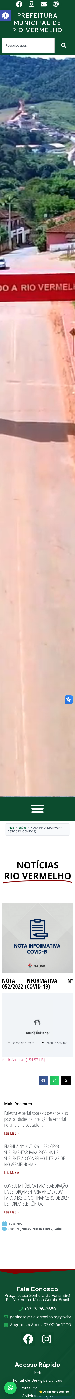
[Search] (64, 45)
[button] (5, 15)
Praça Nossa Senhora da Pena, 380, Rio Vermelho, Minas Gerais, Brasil (37, 1297)
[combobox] (28, 45)
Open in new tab (56, 1043)
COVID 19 (14, 1229)
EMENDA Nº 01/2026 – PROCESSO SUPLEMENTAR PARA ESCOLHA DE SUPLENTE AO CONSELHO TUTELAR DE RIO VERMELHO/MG (34, 1155)
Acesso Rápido (37, 1365)
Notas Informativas (37, 1229)
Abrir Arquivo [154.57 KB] (23, 1059)
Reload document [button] (22, 1043)
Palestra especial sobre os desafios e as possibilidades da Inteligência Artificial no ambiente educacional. (36, 1118)
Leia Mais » (11, 1133)
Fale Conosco (37, 1289)
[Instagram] (47, 1339)
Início (11, 827)
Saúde (23, 827)
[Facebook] (28, 1339)
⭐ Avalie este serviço (54, 1391)
